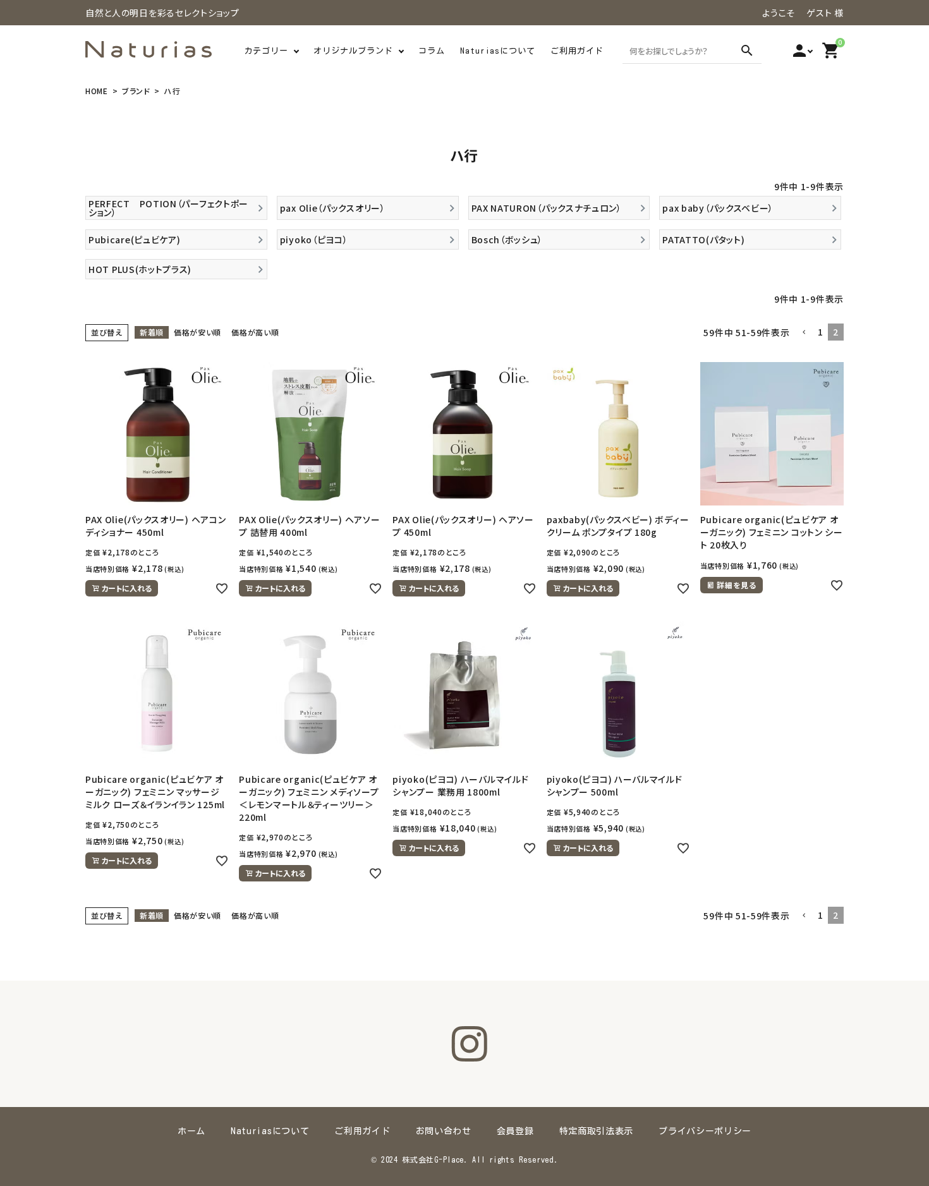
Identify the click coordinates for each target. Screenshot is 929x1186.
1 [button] (820, 331)
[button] (804, 333)
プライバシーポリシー (705, 1131)
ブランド (136, 90)
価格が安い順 (197, 332)
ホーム (191, 1131)
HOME (96, 90)
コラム (431, 51)
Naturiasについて (497, 51)
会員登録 (515, 1131)
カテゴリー (266, 51)
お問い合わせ (443, 1131)
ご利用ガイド (577, 51)
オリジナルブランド (353, 51)
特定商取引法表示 (596, 1131)
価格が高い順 (255, 332)
